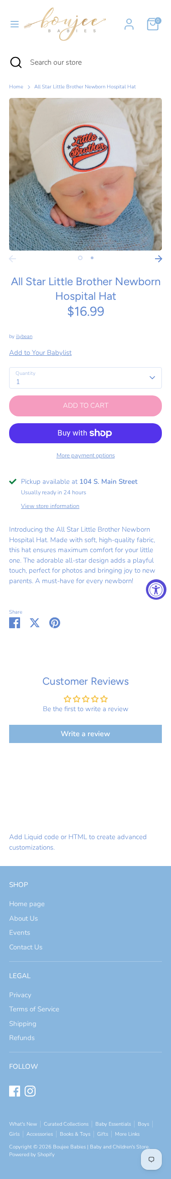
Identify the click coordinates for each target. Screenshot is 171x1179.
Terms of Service (34, 1009)
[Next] (159, 259)
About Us (23, 918)
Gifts (102, 1134)
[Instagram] (30, 1091)
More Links (127, 1134)
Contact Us (25, 947)
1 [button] (80, 258)
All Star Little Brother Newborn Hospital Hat (85, 86)
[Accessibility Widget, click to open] (156, 589)
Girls (14, 1134)
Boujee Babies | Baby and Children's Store (101, 1146)
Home (16, 86)
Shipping (22, 1023)
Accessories (39, 1134)
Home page (27, 903)
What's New (23, 1124)
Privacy (20, 995)
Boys (143, 1124)
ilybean (24, 336)
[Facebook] (14, 1091)
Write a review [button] (85, 734)
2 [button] (92, 257)
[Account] (129, 20)
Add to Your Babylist (40, 352)
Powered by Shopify (32, 1154)
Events (19, 932)
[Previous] (12, 259)
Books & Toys (75, 1134)
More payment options (86, 455)
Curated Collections (66, 1124)
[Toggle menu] (10, 24)
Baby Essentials (113, 1124)
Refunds (22, 1037)
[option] (85, 174)
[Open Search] (15, 62)
